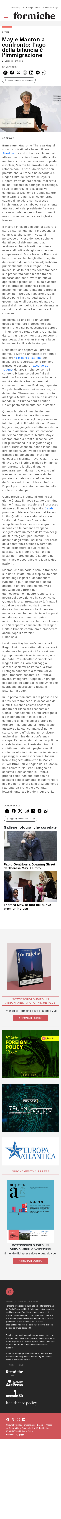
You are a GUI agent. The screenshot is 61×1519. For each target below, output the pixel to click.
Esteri (5, 32)
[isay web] (21, 1434)
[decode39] (30, 1393)
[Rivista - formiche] (30, 1373)
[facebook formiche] (7, 1419)
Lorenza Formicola (14, 61)
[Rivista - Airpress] (30, 1383)
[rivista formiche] (30, 1211)
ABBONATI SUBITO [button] (30, 1018)
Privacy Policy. (26, 1431)
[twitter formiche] (13, 1419)
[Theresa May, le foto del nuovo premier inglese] (30, 886)
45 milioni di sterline (28, 357)
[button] (7, 17)
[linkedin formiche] (23, 1419)
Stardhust (9, 153)
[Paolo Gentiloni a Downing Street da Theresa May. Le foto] (30, 846)
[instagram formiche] (18, 1419)
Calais (49, 508)
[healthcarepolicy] (30, 1403)
